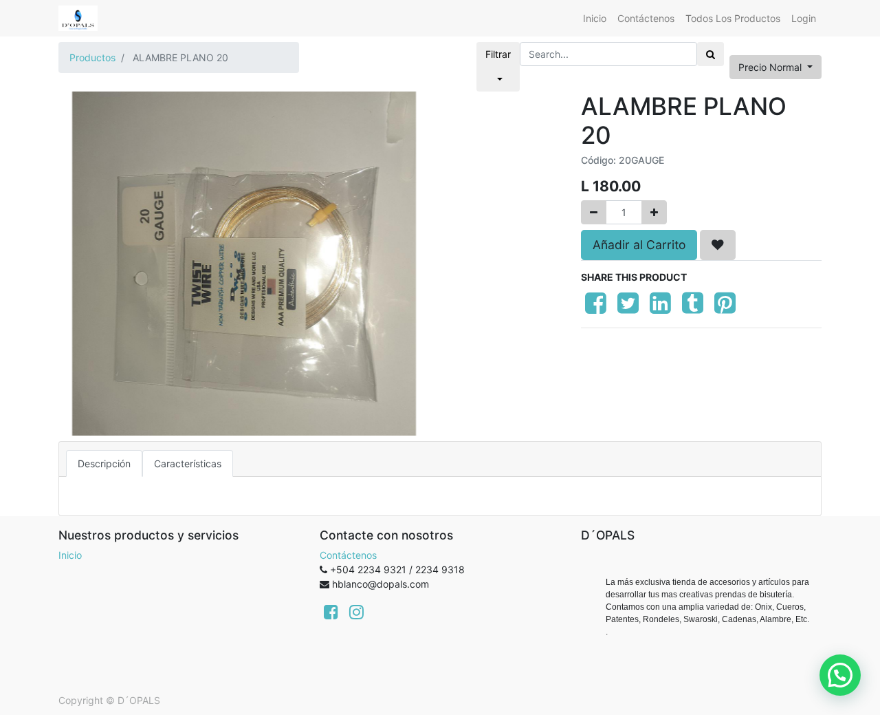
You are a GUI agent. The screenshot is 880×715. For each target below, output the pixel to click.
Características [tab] (187, 463)
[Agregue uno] (654, 212)
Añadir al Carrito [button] (639, 244)
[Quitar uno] (593, 212)
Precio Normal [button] (771, 67)
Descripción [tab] (104, 463)
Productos (92, 57)
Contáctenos (348, 555)
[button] (718, 245)
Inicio (70, 555)
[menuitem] (595, 18)
